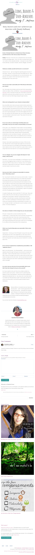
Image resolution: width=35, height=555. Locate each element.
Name (3, 376)
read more (3, 390)
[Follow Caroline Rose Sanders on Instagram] (17, 329)
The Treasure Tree (30, 335)
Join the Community (6, 537)
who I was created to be (7, 476)
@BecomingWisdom (16, 326)
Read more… (16, 534)
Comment (3, 358)
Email (14, 376)
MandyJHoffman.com (22, 300)
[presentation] (17, 421)
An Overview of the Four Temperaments (10, 513)
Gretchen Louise (8, 344)
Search (31, 397)
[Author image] (17, 31)
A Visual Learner (4, 335)
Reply (32, 344)
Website (26, 376)
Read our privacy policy (28, 392)
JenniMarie (23, 549)
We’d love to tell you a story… (7, 527)
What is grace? (4, 525)
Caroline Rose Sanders (18, 33)
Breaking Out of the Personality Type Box (11, 439)
